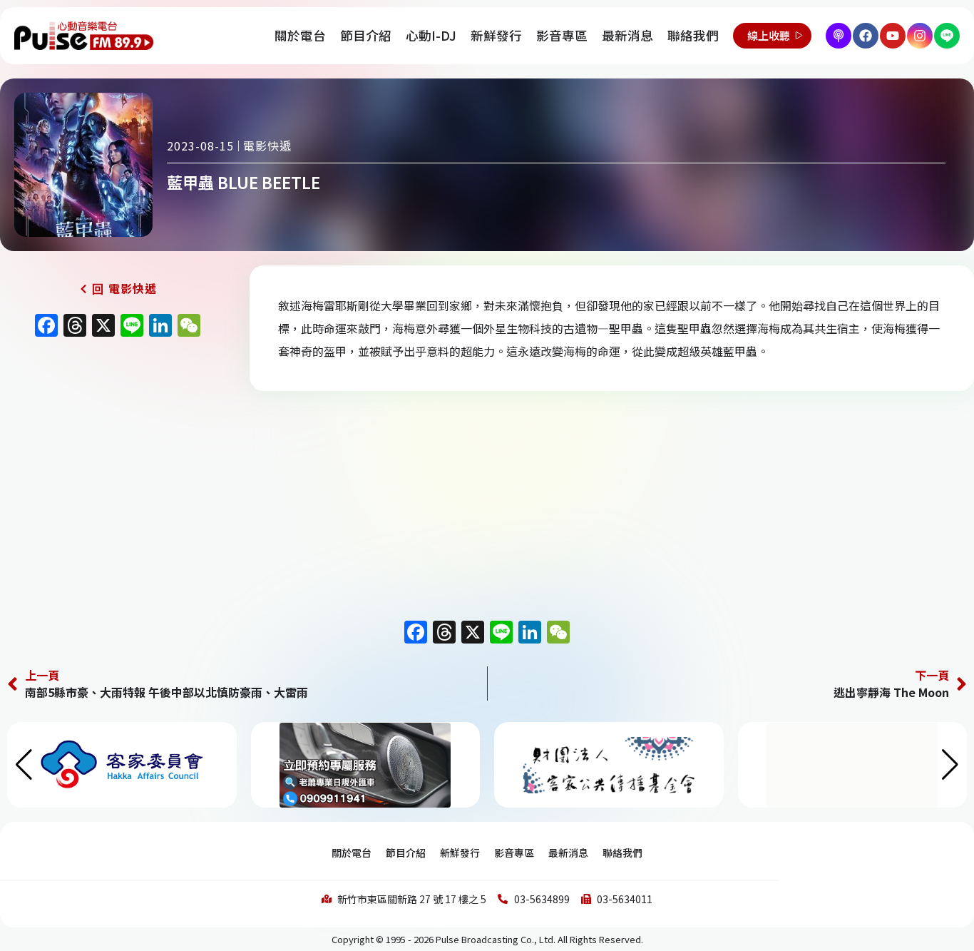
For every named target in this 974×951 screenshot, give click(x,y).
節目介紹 (365, 35)
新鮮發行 (496, 35)
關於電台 (300, 35)
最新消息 (627, 35)
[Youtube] (893, 36)
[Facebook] (865, 36)
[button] (950, 764)
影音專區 (562, 35)
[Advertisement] (118, 466)
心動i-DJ (431, 35)
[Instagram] (920, 36)
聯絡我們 (693, 35)
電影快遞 (267, 145)
